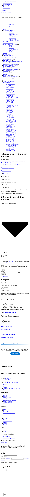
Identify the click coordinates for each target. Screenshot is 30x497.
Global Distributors (13, 36)
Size (8, 261)
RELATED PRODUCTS (6, 162)
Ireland (9, 110)
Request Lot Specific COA (8, 168)
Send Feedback (15, 353)
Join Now (3, 376)
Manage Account (7, 397)
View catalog (4, 12)
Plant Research (6, 72)
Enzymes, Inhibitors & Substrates (10, 69)
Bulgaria (10, 90)
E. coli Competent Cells (8, 66)
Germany (10, 102)
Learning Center (7, 44)
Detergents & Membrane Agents (10, 64)
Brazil (9, 89)
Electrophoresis (6, 67)
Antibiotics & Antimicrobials (9, 57)
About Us (5, 30)
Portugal (10, 129)
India (9, 107)
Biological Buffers (7, 60)
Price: (2, 257)
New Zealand (11, 121)
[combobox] (11, 17)
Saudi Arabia (11, 130)
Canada (10, 91)
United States (11, 146)
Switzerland (10, 139)
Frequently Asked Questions (9, 400)
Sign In (5, 395)
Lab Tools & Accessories (9, 70)
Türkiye (10, 143)
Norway (10, 122)
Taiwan (10, 140)
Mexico (10, 119)
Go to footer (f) (6, 8)
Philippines (10, 126)
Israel (9, 111)
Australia (10, 85)
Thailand (10, 141)
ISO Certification (12, 39)
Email (2, 456)
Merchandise (6, 71)
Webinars (11, 50)
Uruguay (10, 148)
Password (5, 458)
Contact (5, 430)
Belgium (10, 87)
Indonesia (10, 109)
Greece (9, 104)
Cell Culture (6, 62)
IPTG (4, 29)
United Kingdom (12, 145)
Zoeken (19, 17)
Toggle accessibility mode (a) (9, 1)
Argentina (10, 84)
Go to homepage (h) (7, 3)
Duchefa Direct (12, 38)
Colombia (10, 94)
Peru (9, 125)
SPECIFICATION (5, 161)
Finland (10, 100)
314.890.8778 (7, 379)
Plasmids (5, 74)
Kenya (9, 115)
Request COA (6, 54)
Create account (4, 463)
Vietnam (10, 149)
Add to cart (3, 274)
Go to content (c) (7, 6)
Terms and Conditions (14, 40)
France (9, 101)
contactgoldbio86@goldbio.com (11, 382)
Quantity (2, 265)
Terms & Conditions (7, 402)
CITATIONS (22, 161)
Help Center (11, 51)
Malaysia (10, 117)
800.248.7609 (8, 378)
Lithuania (10, 116)
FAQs (10, 35)
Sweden (10, 138)
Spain (9, 135)
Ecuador (10, 99)
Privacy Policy (6, 404)
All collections (11, 30)
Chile (9, 92)
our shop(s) (12, 261)
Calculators (11, 48)
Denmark (10, 96)
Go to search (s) (6, 5)
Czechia (10, 95)
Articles (10, 45)
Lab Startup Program (8, 43)
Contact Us (11, 33)
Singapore (10, 131)
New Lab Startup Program (9, 413)
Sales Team (5, 431)
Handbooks (11, 46)
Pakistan (10, 124)
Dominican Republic (12, 97)
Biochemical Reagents (8, 59)
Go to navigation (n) (7, 4)
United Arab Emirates (13, 144)
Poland (9, 127)
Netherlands (11, 120)
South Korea (11, 134)
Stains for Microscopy (8, 78)
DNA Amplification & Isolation (10, 65)
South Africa (11, 132)
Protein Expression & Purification (10, 76)
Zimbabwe (10, 150)
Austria (9, 86)
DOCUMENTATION (14, 161)
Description (5, 173)
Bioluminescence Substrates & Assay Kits (12, 61)
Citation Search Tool (13, 49)
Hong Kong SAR (12, 105)
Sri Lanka (10, 136)
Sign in (2, 462)
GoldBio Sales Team (13, 34)
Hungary (10, 106)
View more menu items (8, 55)
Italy (9, 112)
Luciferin (5, 409)
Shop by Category (7, 411)
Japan (9, 114)
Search (3, 17)
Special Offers (6, 41)
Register (5, 396)
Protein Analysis (7, 75)
